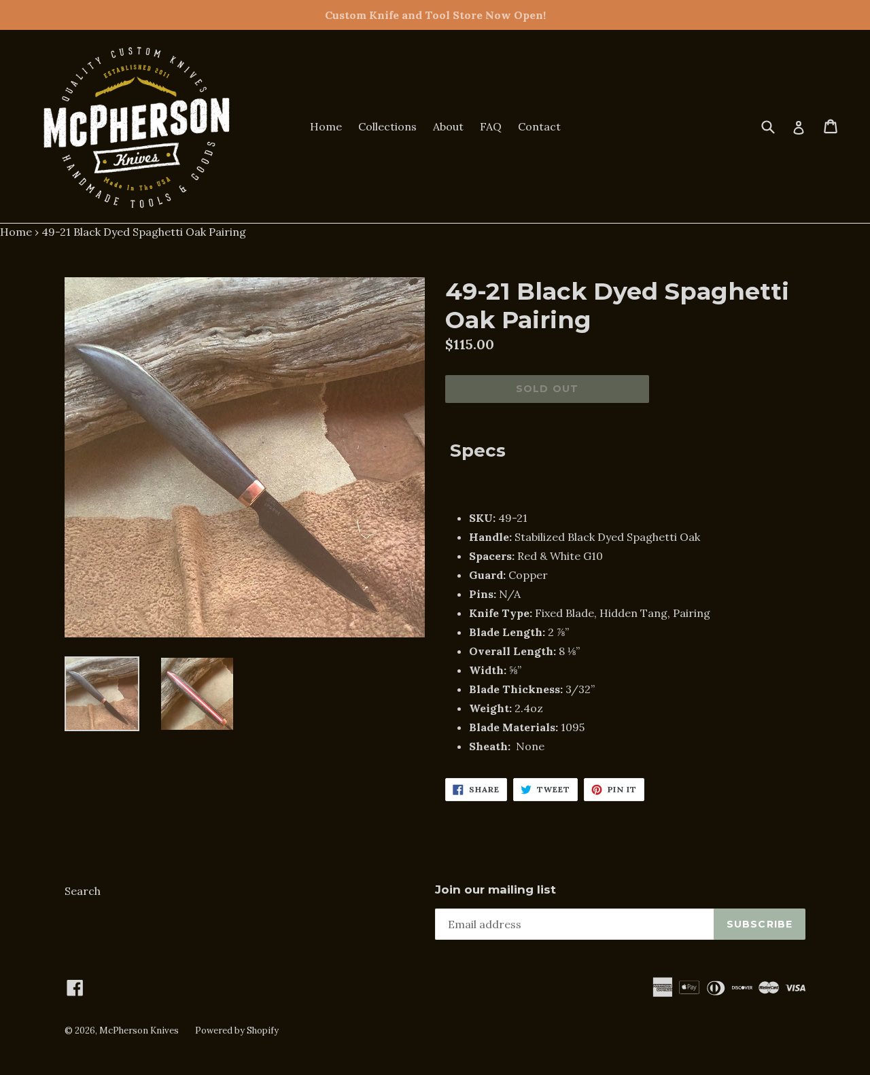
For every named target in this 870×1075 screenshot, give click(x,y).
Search (83, 891)
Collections (387, 126)
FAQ (491, 126)
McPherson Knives (139, 1030)
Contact (539, 126)
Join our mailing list (495, 889)
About (448, 126)
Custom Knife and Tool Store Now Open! (435, 15)
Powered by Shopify (237, 1030)
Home (326, 126)
